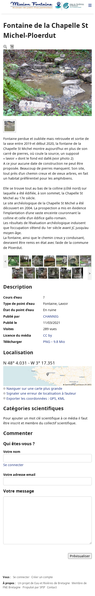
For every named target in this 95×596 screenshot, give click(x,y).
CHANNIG (50, 316)
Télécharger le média (12, 47)
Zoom (5, 47)
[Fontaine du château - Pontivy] (14, 260)
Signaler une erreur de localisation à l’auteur (41, 393)
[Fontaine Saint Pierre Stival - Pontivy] (38, 260)
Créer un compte (42, 577)
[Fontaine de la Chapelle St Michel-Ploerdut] (86, 260)
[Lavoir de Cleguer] (50, 260)
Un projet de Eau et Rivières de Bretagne (44, 583)
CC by (47, 335)
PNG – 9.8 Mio (54, 341)
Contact (52, 587)
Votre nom (11, 451)
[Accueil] (47, 6)
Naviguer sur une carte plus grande (34, 388)
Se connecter (13, 465)
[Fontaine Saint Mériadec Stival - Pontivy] (26, 260)
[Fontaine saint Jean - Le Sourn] (74, 260)
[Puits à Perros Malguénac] (18, 273)
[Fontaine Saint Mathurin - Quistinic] (62, 260)
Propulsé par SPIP (34, 587)
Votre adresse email (19, 474)
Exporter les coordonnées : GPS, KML (35, 398)
